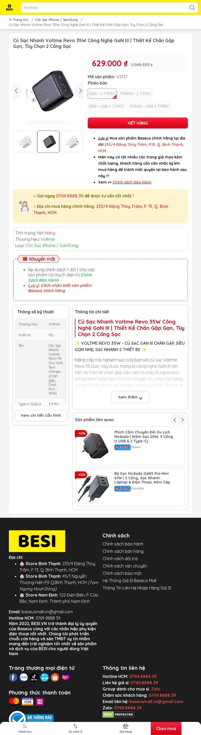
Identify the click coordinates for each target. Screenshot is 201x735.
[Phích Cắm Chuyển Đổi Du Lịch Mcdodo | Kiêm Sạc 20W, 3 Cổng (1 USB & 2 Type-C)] (95, 446)
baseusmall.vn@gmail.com (47, 611)
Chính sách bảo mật (122, 573)
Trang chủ (20, 20)
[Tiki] (44, 677)
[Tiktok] (34, 677)
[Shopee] (55, 677)
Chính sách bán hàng (123, 551)
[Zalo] (23, 677)
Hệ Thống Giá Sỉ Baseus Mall (129, 580)
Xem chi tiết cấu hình (41, 415)
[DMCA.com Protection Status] (118, 714)
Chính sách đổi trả (120, 558)
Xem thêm (128, 396)
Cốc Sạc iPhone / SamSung (56, 20)
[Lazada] (65, 677)
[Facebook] (13, 677)
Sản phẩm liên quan (94, 419)
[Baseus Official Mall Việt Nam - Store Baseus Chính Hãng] (9, 7)
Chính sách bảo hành (123, 544)
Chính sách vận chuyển (125, 566)
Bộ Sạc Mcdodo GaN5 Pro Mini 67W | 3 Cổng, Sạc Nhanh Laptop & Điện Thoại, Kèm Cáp (142, 478)
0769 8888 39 (48, 618)
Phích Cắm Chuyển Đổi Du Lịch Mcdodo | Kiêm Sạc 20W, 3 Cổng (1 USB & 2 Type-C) (143, 436)
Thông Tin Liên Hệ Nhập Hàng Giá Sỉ (137, 588)
